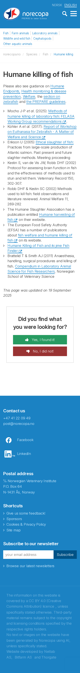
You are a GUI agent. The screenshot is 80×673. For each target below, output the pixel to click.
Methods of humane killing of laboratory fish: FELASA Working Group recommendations (40, 116)
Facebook (25, 440)
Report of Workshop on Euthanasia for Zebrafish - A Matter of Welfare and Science (42, 131)
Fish (6, 33)
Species (31, 54)
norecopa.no (12, 54)
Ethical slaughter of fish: (55, 142)
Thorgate (48, 657)
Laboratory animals (45, 33)
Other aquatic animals (17, 44)
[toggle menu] (73, 14)
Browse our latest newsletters (30, 566)
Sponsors (14, 519)
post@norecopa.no (18, 423)
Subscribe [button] (65, 554)
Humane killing (63, 54)
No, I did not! (43, 351)
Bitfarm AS (23, 657)
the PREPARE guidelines (45, 101)
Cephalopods (42, 38)
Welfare (29, 96)
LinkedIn (24, 454)
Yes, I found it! (43, 340)
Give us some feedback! (25, 513)
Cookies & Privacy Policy (26, 524)
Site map (13, 530)
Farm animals (20, 33)
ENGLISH (70, 5)
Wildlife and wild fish (16, 38)
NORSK (57, 5)
